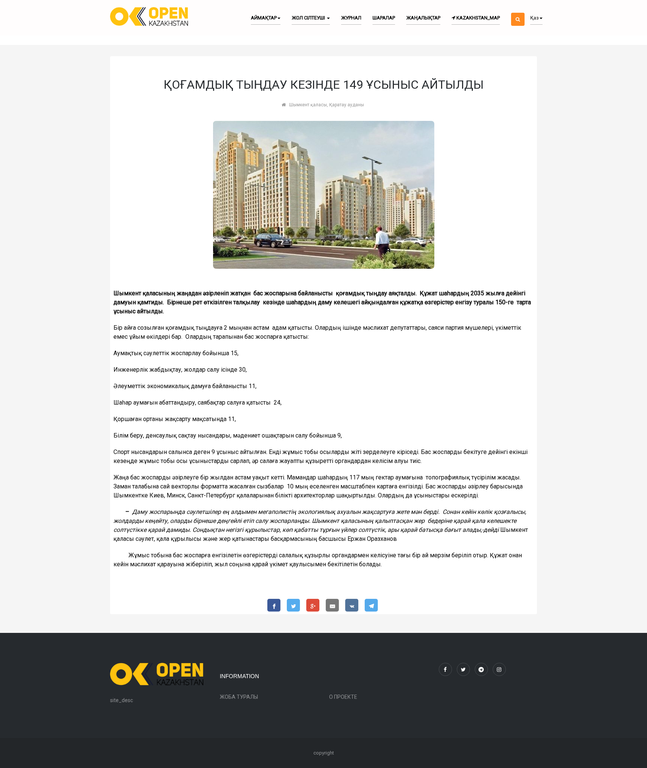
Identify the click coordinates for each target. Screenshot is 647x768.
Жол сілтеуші (309, 18)
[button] (518, 13)
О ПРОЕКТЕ (343, 697)
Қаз (534, 18)
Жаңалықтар (423, 18)
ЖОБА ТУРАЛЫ (239, 697)
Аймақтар (264, 18)
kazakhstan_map (477, 18)
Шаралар (384, 18)
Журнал (351, 18)
